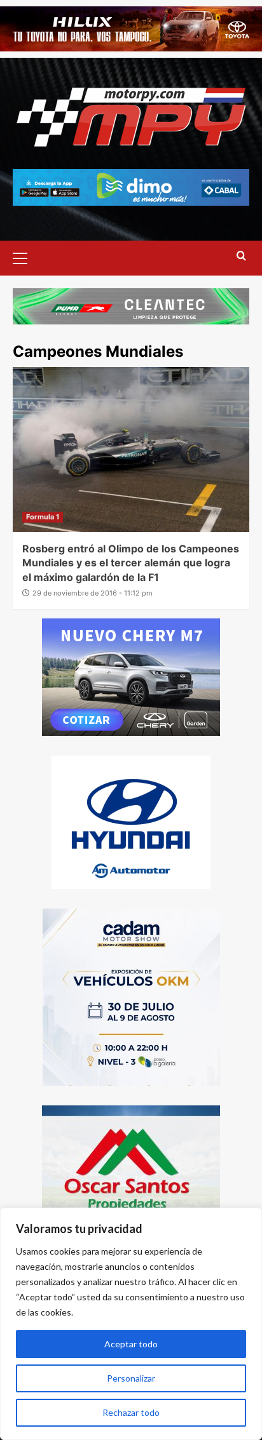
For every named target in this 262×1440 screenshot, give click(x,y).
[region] (131, 1324)
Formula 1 (42, 516)
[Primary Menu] (25, 256)
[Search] (241, 256)
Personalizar (131, 1378)
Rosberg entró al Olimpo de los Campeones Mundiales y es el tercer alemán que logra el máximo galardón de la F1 (130, 562)
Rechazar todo (131, 1412)
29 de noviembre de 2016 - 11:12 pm (92, 593)
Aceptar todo (131, 1343)
